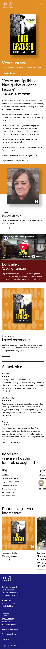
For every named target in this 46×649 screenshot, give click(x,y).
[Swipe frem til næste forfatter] (41, 482)
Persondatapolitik (9, 624)
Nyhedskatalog (8, 618)
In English (6, 638)
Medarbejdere (7, 605)
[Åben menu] (40, 5)
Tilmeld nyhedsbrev (10, 629)
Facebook (6, 612)
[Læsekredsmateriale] (23, 309)
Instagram (6, 615)
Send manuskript (9, 633)
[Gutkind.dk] (7, 5)
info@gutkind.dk (8, 603)
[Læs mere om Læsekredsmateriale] (6, 356)
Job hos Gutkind (8, 621)
